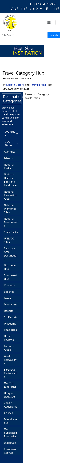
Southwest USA (10, 277)
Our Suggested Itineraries (10, 432)
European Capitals (10, 450)
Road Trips (10, 330)
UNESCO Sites (9, 240)
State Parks (11, 232)
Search (54, 35)
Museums (10, 323)
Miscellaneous (10, 421)
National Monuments (11, 222)
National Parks (9, 166)
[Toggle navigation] (50, 22)
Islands (8, 158)
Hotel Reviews (9, 337)
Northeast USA (10, 267)
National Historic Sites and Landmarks (11, 180)
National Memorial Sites (10, 208)
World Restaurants (10, 359)
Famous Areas (9, 347)
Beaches (9, 291)
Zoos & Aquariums (10, 404)
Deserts (8, 311)
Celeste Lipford (15, 85)
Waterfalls (10, 443)
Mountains (10, 304)
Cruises (8, 413)
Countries (10, 133)
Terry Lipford (38, 85)
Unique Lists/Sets (10, 394)
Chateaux (9, 285)
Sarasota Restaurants (10, 373)
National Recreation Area (10, 195)
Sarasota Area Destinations (11, 254)
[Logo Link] (10, 22)
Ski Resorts (10, 317)
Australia (9, 152)
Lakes (7, 298)
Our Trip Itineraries (10, 384)
